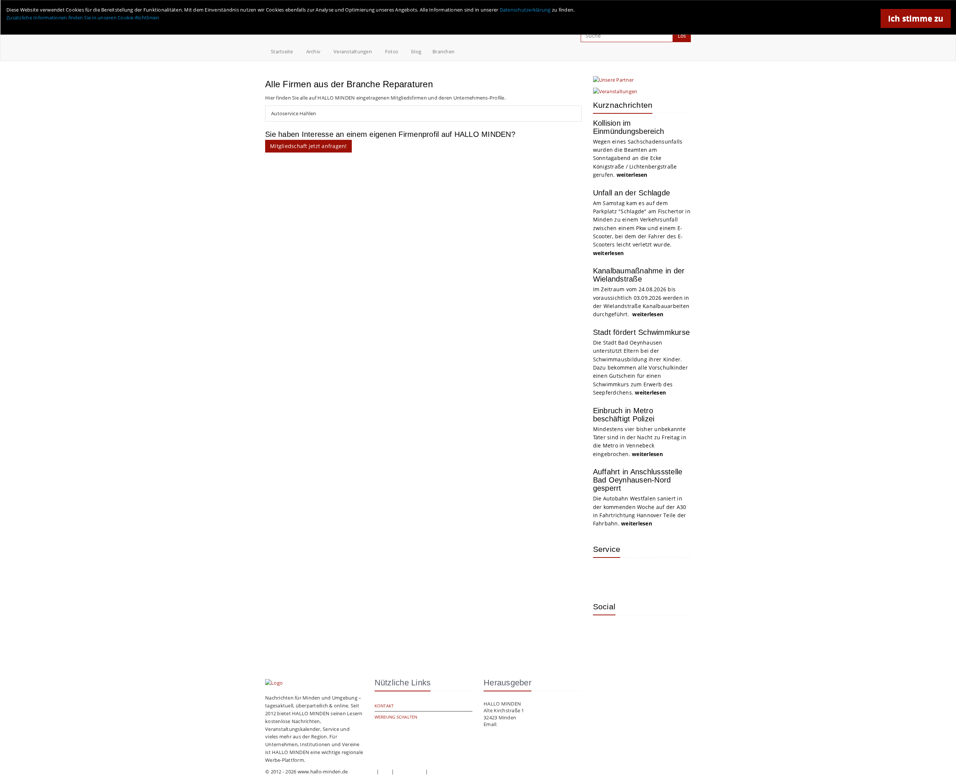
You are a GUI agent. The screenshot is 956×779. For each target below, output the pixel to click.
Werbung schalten (396, 717)
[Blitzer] (628, 574)
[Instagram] (604, 632)
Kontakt (384, 706)
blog (416, 51)
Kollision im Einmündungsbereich (628, 127)
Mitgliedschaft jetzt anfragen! (308, 146)
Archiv (313, 51)
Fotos (391, 51)
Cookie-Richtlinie (448, 771)
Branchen (443, 51)
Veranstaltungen (352, 51)
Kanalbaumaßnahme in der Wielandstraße (639, 275)
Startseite (282, 51)
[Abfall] (653, 574)
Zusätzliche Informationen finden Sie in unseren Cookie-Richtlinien (82, 17)
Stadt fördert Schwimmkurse (641, 332)
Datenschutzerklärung (525, 9)
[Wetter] (604, 574)
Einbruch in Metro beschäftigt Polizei (624, 414)
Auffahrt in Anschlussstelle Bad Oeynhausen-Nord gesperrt (638, 480)
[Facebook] (628, 632)
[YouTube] (653, 632)
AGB (385, 771)
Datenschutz (409, 771)
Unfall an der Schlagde (631, 193)
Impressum (362, 771)
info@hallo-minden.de (524, 724)
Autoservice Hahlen (293, 113)
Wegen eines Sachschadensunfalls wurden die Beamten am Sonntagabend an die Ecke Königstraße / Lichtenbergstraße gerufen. (638, 158)
